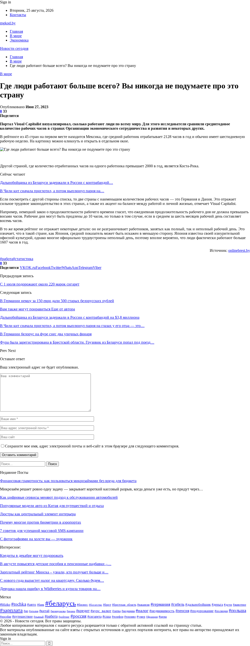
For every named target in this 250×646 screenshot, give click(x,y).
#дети (228, 604)
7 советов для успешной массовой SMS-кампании (41, 531)
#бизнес (82, 604)
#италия (33, 611)
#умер (141, 616)
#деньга (217, 604)
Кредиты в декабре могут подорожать (31, 555)
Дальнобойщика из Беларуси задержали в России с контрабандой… (56, 182)
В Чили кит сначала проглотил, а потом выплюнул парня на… (52, 191)
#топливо (130, 616)
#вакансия (143, 604)
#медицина (128, 611)
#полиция (221, 611)
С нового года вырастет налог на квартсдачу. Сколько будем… (52, 580)
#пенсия (182, 611)
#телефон (117, 616)
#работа (6, 259)
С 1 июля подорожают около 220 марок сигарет (39, 284)
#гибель (177, 604)
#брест (107, 604)
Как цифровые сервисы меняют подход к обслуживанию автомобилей (59, 497)
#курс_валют (101, 611)
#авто (31, 604)
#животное (239, 604)
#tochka (18, 604)
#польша (237, 610)
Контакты (18, 15)
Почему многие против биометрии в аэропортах (40, 522)
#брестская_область (124, 604)
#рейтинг (64, 616)
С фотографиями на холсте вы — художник (36, 539)
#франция (152, 616)
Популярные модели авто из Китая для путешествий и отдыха (52, 506)
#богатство (95, 604)
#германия (160, 604)
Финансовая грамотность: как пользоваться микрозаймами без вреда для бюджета (68, 481)
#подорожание (202, 611)
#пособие (5, 616)
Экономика (19, 40)
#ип (26, 611)
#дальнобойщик (198, 604)
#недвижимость (162, 611)
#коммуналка (58, 611)
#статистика (23, 259)
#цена (163, 616)
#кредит (83, 611)
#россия (78, 616)
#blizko (5, 604)
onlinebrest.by (239, 250)
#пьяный (39, 616)
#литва (116, 611)
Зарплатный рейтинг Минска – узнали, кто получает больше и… (54, 572)
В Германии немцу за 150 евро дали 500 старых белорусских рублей (57, 301)
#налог (142, 610)
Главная (16, 31)
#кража (71, 611)
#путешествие (22, 616)
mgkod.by (8, 23)
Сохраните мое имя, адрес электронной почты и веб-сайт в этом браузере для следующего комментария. (92, 446)
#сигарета (94, 616)
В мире (16, 36)
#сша (107, 616)
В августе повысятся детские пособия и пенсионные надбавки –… (55, 564)
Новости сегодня (14, 48)
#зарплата (11, 610)
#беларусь (60, 603)
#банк (40, 604)
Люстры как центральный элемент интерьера (38, 514)
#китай (44, 611)
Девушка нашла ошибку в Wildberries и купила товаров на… (50, 589)
